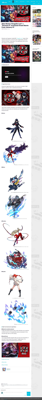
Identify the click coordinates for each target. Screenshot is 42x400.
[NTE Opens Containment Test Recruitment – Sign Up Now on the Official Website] (39, 25)
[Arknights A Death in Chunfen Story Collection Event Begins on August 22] (35, 11)
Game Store (33, 1)
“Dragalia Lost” (20, 38)
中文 (37, 1)
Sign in (39, 3)
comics (28, 1)
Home (9, 1)
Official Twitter (5, 364)
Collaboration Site (5, 359)
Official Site (4, 362)
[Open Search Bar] (39, 1)
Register (34, 3)
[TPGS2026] (13, 1)
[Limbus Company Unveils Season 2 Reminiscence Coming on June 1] (39, 11)
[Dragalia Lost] (16, 369)
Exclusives (22, 1)
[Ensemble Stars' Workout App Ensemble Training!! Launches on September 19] (39, 16)
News (17, 1)
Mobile (4, 383)
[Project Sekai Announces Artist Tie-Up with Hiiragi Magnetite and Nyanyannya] (35, 16)
